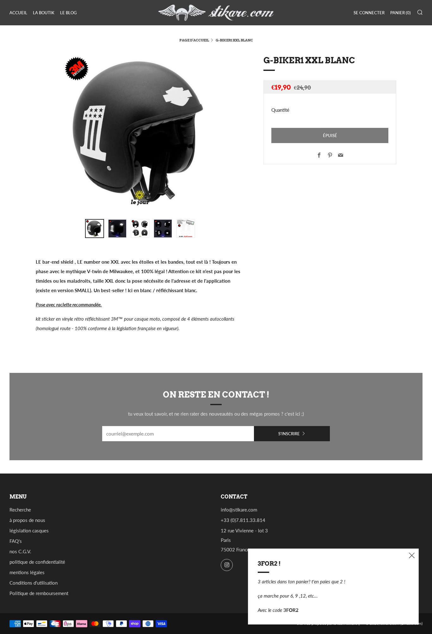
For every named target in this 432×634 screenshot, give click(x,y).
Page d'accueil (194, 40)
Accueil (18, 12)
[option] (140, 132)
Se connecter (369, 12)
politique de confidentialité (37, 562)
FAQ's (15, 541)
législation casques (29, 530)
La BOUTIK (43, 12)
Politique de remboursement (38, 593)
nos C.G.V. (20, 551)
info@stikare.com (239, 509)
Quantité (280, 110)
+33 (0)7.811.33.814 (243, 520)
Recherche (20, 509)
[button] (94, 228)
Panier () (400, 12)
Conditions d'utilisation (33, 583)
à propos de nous (27, 520)
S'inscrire (289, 433)
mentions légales (27, 572)
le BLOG (68, 12)
